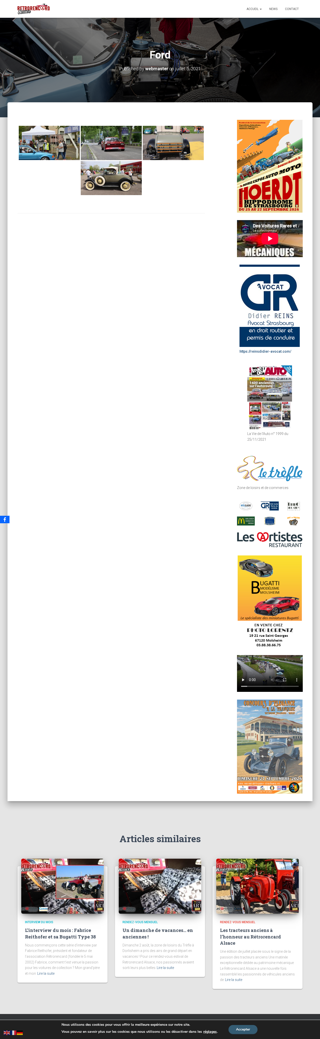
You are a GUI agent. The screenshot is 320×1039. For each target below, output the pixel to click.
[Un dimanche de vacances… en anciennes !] (160, 886)
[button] (260, 9)
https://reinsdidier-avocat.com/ (265, 351)
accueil (252, 9)
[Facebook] (5, 519)
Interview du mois (39, 922)
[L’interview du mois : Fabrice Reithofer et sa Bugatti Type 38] (62, 886)
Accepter (243, 1029)
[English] (7, 1032)
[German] (20, 1032)
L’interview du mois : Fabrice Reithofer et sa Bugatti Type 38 (60, 933)
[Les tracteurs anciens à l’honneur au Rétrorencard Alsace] (257, 886)
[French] (13, 1032)
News (273, 9)
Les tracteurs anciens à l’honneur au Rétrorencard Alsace (250, 936)
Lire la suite (45, 973)
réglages (210, 1031)
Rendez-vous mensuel (140, 922)
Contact (292, 9)
